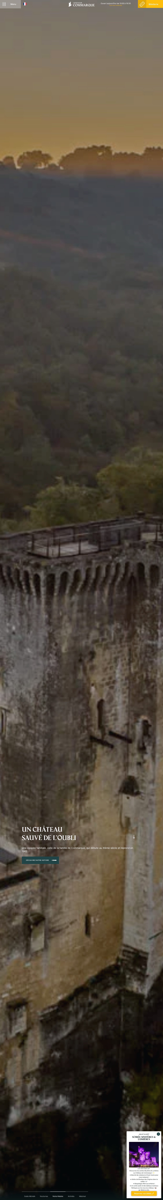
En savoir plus (32, 860)
